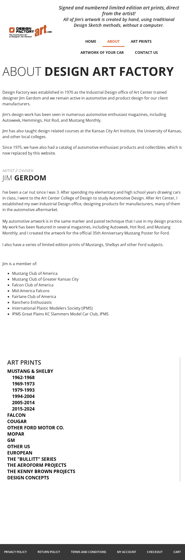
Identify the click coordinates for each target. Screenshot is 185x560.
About (113, 41)
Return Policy (49, 552)
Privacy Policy (15, 552)
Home (90, 41)
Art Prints (141, 41)
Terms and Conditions (88, 552)
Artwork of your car (102, 52)
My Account (126, 552)
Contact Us (146, 52)
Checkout (155, 552)
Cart (177, 552)
